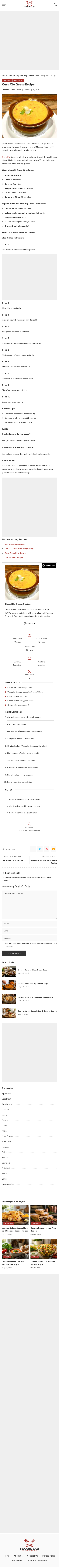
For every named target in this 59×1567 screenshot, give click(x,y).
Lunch (4, 1125)
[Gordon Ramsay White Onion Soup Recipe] (9, 999)
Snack (5, 1173)
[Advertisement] (29, 40)
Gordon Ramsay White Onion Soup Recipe (35, 997)
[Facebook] (33, 849)
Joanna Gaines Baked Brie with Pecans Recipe (37, 1011)
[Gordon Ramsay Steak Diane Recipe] (9, 971)
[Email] (53, 849)
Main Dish (6, 1141)
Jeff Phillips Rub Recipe (15, 544)
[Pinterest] (46, 849)
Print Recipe (50, 565)
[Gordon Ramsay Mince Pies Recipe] (43, 1215)
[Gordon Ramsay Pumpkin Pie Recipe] (9, 985)
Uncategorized (8, 1184)
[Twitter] (40, 849)
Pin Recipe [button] (30, 623)
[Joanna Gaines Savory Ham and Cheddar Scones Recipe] (15, 1215)
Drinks (5, 1120)
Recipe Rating (8, 886)
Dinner (5, 1115)
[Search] (55, 4)
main (4, 1131)
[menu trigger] (4, 4)
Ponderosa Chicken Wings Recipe (19, 548)
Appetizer (18, 80)
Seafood (6, 1163)
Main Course (7, 1136)
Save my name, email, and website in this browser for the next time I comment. (31, 944)
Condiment (7, 1104)
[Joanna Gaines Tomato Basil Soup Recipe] (15, 1249)
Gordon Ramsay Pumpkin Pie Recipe (33, 984)
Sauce (5, 1157)
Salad (4, 1152)
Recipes (7, 80)
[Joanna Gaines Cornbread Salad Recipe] (43, 1249)
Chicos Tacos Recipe (14, 557)
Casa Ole (6, 157)
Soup (4, 1179)
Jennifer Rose (9, 90)
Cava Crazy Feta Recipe (15, 553)
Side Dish (6, 1168)
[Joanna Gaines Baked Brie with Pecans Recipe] (9, 1013)
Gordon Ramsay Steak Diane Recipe (33, 970)
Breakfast (6, 1099)
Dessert (5, 1109)
